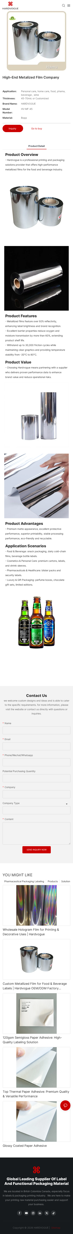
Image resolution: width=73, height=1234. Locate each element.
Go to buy (36, 128)
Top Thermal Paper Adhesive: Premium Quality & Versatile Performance (36, 1094)
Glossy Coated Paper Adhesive (25, 1145)
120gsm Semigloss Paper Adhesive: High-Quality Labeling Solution (32, 1040)
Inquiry (13, 128)
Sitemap (55, 1227)
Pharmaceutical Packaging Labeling (24, 881)
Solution (65, 881)
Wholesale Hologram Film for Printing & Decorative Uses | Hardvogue (31, 932)
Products (53, 881)
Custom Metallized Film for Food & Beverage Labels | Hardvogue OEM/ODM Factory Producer (35, 986)
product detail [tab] (36, 146)
